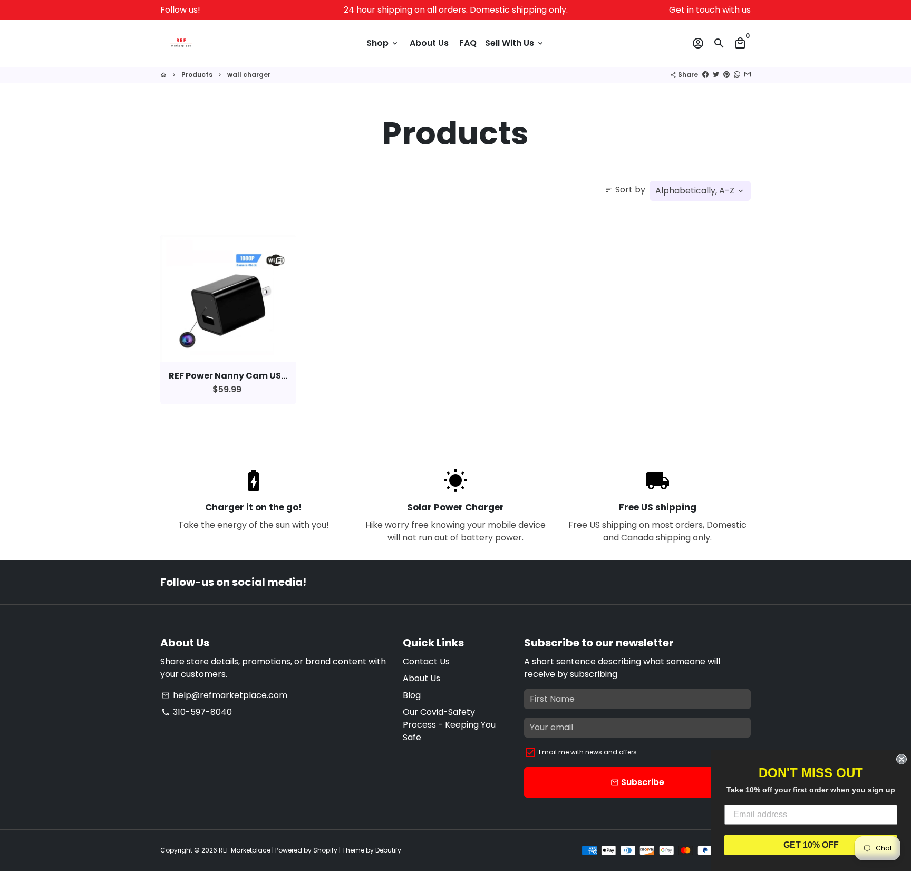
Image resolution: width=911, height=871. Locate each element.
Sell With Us (515, 43)
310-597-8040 (196, 712)
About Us (429, 43)
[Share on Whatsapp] (737, 74)
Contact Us (426, 661)
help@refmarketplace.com (224, 695)
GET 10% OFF (811, 844)
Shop (382, 43)
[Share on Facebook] (705, 74)
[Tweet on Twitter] (716, 74)
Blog (412, 695)
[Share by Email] (747, 74)
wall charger (248, 74)
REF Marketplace (244, 850)
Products (196, 74)
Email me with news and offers (588, 752)
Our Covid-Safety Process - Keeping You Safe (449, 724)
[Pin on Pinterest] (726, 74)
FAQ (468, 43)
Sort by (625, 189)
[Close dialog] (901, 759)
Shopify (325, 850)
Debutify (388, 850)
